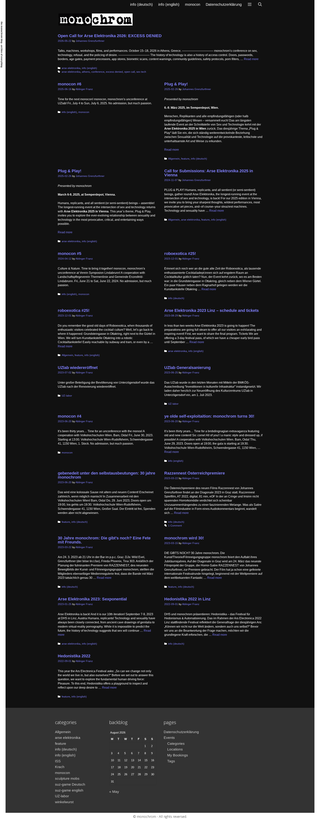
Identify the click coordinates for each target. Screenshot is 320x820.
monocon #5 (69, 253)
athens (86, 71)
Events (169, 738)
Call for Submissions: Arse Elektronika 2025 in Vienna (208, 173)
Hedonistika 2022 (74, 656)
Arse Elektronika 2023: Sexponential (92, 599)
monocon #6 (69, 84)
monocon (192, 4)
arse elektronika (71, 68)
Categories (176, 744)
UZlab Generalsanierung (187, 367)
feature (185, 158)
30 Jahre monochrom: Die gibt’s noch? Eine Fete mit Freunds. (104, 540)
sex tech (141, 71)
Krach (59, 767)
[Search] (260, 4)
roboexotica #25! (180, 253)
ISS (58, 761)
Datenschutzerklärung (224, 4)
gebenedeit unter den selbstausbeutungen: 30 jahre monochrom (106, 475)
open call (129, 71)
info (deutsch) (141, 4)
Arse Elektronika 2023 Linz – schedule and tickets (211, 310)
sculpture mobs (67, 778)
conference (97, 71)
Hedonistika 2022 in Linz (187, 599)
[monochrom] (96, 19)
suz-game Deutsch (70, 784)
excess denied (114, 71)
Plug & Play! (176, 84)
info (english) (168, 4)
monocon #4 (69, 416)
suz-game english (69, 790)
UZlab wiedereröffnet (78, 367)
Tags (171, 761)
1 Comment (175, 525)
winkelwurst (64, 802)
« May (114, 792)
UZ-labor (67, 395)
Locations (175, 749)
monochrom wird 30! (184, 538)
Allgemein (174, 158)
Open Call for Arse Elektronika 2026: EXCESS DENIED (110, 35)
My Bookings (177, 755)
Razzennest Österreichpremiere (194, 473)
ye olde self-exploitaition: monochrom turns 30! (209, 416)
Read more (251, 59)
